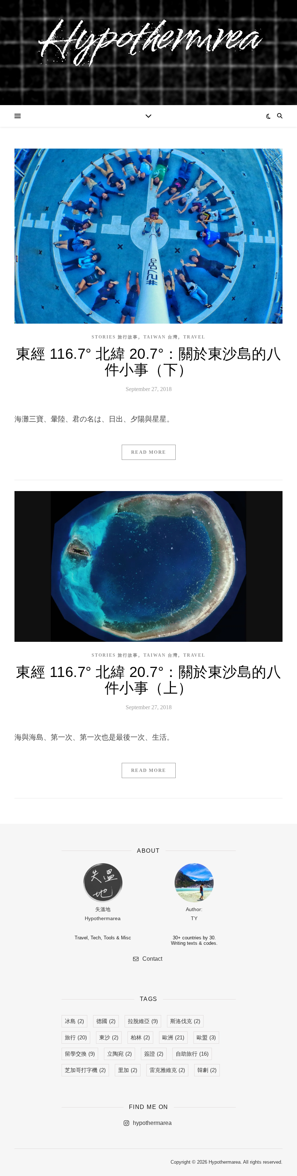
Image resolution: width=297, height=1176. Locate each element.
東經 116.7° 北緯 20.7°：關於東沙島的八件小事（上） (148, 680)
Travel (194, 337)
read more (148, 452)
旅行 (76, 1037)
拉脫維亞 (143, 1021)
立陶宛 (119, 1054)
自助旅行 (192, 1054)
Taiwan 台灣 (160, 337)
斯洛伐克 (185, 1021)
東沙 (108, 1037)
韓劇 (207, 1070)
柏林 (140, 1037)
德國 (106, 1021)
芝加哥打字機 (85, 1070)
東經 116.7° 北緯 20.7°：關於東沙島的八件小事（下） (148, 362)
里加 (127, 1070)
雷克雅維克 (167, 1070)
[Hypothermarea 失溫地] (148, 48)
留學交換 (80, 1054)
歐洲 (173, 1037)
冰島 (74, 1021)
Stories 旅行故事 (115, 337)
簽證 (153, 1054)
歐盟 (206, 1037)
